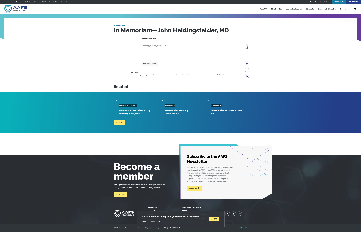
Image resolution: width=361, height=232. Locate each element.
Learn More (120, 194)
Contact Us (339, 2)
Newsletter (314, 2)
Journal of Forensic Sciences (13, 2)
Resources (344, 9)
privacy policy (154, 222)
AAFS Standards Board (32, 2)
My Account (353, 2)
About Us (263, 9)
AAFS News (152, 207)
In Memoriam (119, 25)
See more (119, 122)
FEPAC (44, 2)
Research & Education (327, 9)
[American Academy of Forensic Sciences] (15, 9)
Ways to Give (324, 2)
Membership (276, 9)
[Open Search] (355, 9)
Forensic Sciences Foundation (58, 2)
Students (310, 9)
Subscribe (193, 188)
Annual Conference (294, 9)
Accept (214, 219)
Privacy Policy (243, 228)
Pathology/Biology (149, 63)
